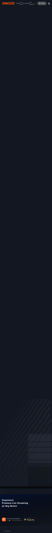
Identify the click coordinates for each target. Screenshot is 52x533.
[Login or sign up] (49, 3)
